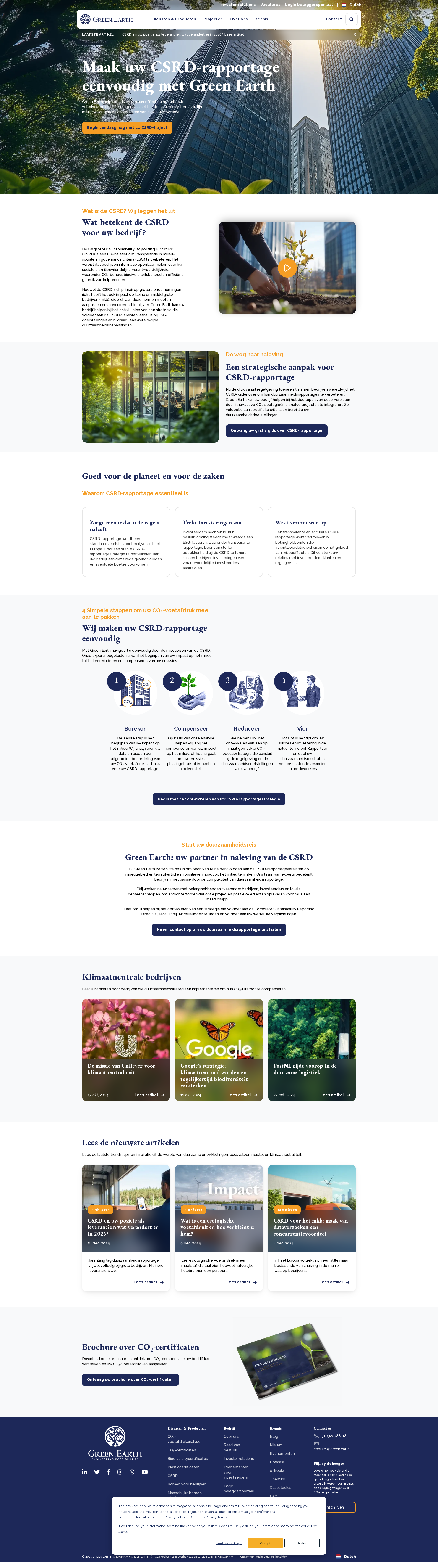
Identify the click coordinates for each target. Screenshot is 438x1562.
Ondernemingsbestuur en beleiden (263, 1556)
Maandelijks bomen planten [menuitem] (185, 1495)
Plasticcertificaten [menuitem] (183, 1467)
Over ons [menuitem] (231, 1436)
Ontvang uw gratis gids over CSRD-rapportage (277, 430)
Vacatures (271, 5)
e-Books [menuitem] (277, 1470)
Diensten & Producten (174, 19)
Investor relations (238, 5)
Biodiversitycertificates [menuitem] (188, 1458)
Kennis (261, 19)
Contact (334, 19)
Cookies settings (229, 1543)
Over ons (239, 19)
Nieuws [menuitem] (276, 1445)
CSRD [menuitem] (173, 1476)
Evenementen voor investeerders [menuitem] (236, 1472)
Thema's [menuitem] (277, 1479)
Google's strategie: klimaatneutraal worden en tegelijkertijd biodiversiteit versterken (214, 1075)
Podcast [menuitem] (277, 1462)
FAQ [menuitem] (273, 1496)
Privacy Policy (175, 1517)
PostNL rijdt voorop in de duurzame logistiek (305, 1069)
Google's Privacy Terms (209, 1517)
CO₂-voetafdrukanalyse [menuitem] (184, 1439)
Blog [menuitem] (274, 1436)
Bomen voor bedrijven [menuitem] (187, 1484)
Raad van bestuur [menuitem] (232, 1447)
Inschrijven (335, 1507)
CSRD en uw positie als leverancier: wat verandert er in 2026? (123, 1227)
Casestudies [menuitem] (280, 1487)
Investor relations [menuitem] (239, 1458)
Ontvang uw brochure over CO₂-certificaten (130, 1379)
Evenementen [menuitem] (282, 1453)
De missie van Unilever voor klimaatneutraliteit (121, 1069)
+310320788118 (333, 1436)
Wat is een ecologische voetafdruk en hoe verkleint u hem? (217, 1227)
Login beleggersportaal (309, 5)
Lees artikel (234, 34)
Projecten (213, 19)
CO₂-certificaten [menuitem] (182, 1450)
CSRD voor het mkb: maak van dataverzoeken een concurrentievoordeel (311, 1227)
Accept (265, 1543)
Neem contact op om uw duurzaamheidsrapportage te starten (219, 929)
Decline (302, 1543)
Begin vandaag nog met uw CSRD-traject (127, 127)
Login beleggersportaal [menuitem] (239, 1488)
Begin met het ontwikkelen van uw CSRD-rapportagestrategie (219, 799)
